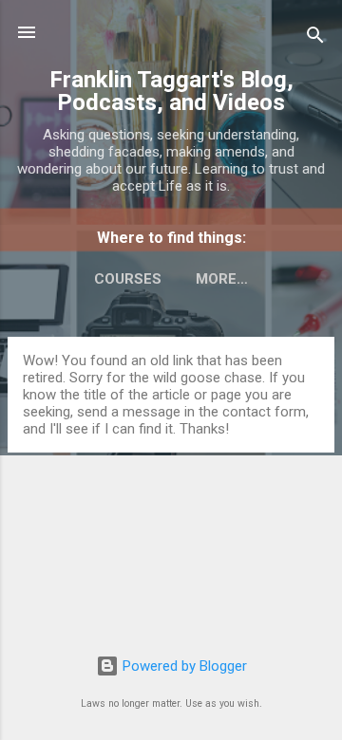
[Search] (315, 38)
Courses (128, 278)
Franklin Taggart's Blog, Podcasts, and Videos (171, 91)
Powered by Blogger (183, 666)
